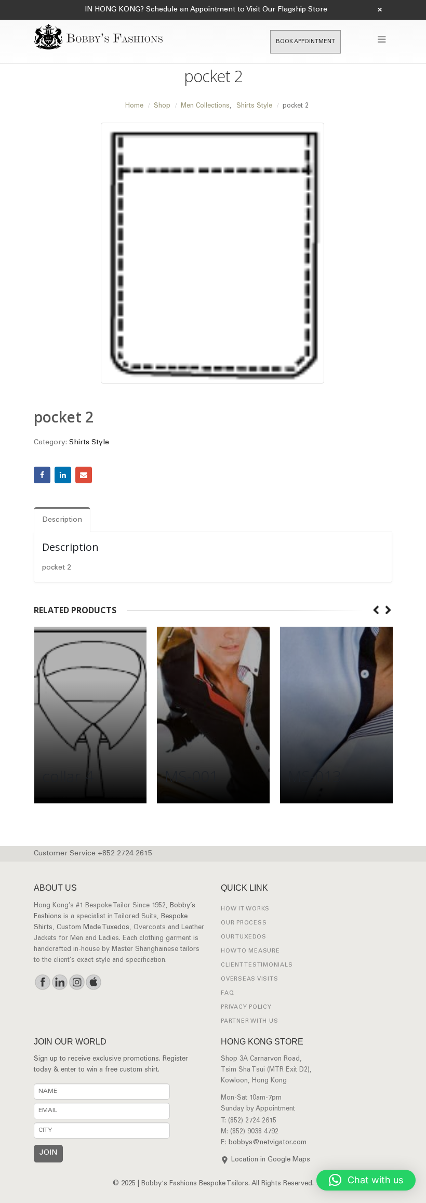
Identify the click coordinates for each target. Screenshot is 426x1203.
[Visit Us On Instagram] (76, 982)
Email (83, 475)
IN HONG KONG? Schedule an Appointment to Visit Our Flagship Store (206, 10)
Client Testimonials (256, 965)
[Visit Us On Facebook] (42, 982)
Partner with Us (249, 1021)
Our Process (244, 923)
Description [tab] (62, 520)
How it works (245, 909)
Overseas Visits (249, 979)
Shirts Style (89, 442)
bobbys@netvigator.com (268, 1143)
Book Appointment (305, 42)
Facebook (42, 475)
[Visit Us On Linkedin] (59, 982)
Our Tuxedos (243, 937)
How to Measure (250, 951)
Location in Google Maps (270, 1160)
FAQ (227, 993)
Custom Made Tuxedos (93, 927)
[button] (366, 1180)
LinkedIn (63, 475)
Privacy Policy (246, 1007)
